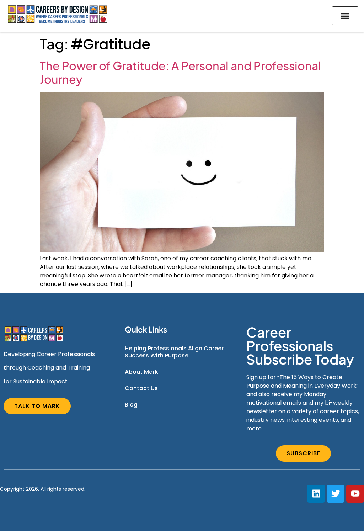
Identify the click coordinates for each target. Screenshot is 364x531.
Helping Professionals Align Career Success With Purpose (174, 352)
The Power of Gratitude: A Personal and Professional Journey (180, 72)
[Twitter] (335, 494)
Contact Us (141, 388)
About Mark (141, 372)
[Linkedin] (316, 494)
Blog (131, 404)
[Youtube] (355, 494)
